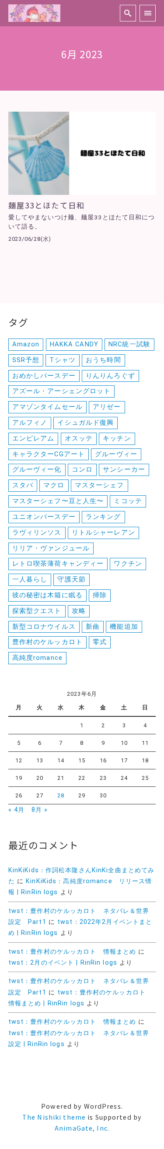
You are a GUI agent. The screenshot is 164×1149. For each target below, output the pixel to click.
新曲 (93, 627)
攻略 (79, 611)
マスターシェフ (99, 485)
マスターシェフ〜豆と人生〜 (58, 501)
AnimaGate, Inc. (82, 1127)
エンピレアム (33, 438)
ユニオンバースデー (44, 517)
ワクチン (128, 563)
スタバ (22, 485)
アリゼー (107, 407)
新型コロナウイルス (44, 627)
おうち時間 (103, 360)
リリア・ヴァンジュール (51, 548)
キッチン (117, 438)
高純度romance (37, 658)
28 (60, 795)
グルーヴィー (116, 454)
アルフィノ (30, 422)
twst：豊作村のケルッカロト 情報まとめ (72, 951)
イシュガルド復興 (85, 422)
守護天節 (71, 579)
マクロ (53, 485)
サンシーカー (124, 469)
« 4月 (16, 810)
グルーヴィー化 (37, 469)
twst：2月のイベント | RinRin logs (62, 962)
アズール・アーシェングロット (61, 391)
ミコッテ (128, 501)
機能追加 (124, 627)
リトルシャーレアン (103, 532)
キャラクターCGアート (48, 454)
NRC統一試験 (129, 344)
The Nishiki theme (54, 1116)
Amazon (26, 344)
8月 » (39, 810)
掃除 (100, 595)
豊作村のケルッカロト (47, 642)
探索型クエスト (37, 611)
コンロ (82, 469)
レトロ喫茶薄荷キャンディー (58, 563)
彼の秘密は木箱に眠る (47, 595)
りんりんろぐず (110, 376)
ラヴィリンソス (37, 532)
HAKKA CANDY (74, 344)
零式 (100, 642)
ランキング (103, 517)
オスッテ (79, 438)
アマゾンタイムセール (47, 407)
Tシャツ (62, 360)
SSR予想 (26, 360)
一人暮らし (30, 579)
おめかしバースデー (44, 376)
